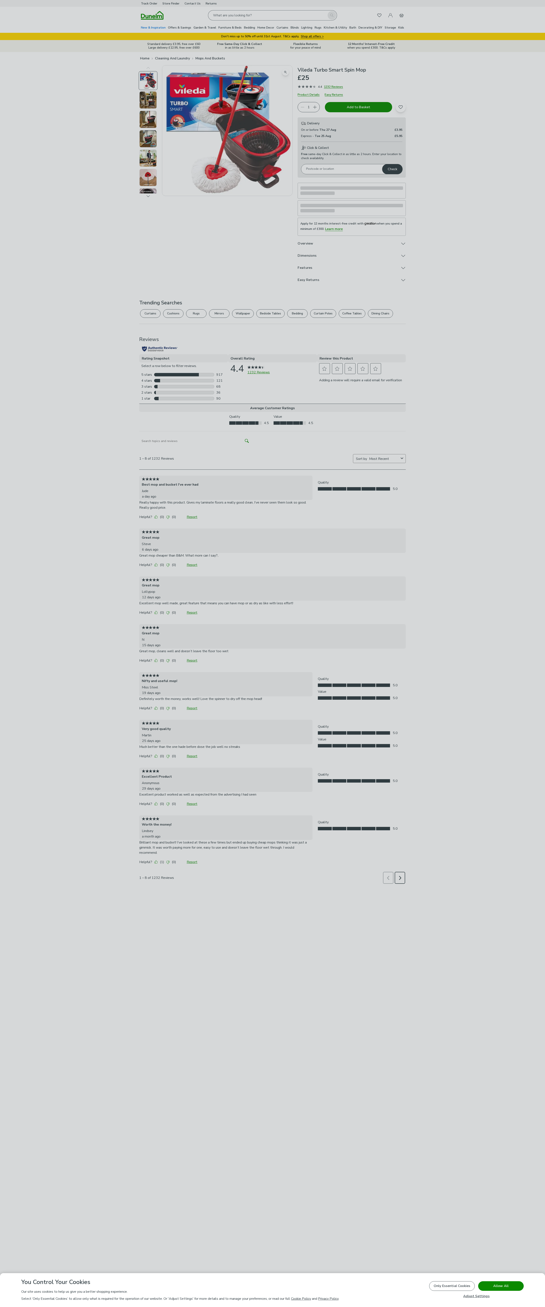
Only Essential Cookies (452, 1286)
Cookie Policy (301, 1298)
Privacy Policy (328, 1298)
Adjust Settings (476, 1296)
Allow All (501, 1286)
